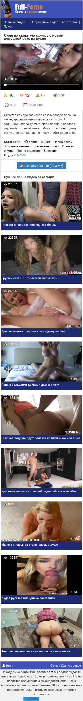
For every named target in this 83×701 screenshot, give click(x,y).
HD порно (30, 141)
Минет (45, 141)
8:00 (12, 104)
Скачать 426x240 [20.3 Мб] (43, 165)
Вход (9, 665)
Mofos (21, 155)
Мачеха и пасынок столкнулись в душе (30, 544)
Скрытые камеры (17, 146)
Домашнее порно (46, 146)
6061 (62, 95)
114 (43, 95)
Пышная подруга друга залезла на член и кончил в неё (41, 438)
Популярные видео (44, 22)
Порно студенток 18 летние (37, 150)
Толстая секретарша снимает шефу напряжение (36, 651)
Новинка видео (14, 22)
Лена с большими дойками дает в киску (30, 384)
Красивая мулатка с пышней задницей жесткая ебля (39, 491)
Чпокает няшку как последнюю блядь (29, 224)
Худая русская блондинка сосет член (28, 598)
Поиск (8, 26)
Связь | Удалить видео (65, 665)
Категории (69, 22)
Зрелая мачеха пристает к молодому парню (33, 331)
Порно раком (63, 141)
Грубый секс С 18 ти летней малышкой (29, 278)
